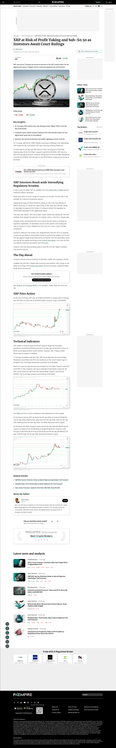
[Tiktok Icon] (38, 702)
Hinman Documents (49, 240)
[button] (3, 2)
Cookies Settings (73, 710)
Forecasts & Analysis (27, 36)
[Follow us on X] (93, 6)
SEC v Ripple (58, 190)
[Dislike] (57, 521)
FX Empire (16, 36)
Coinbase (29, 285)
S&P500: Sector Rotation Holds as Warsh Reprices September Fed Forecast (41, 480)
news (25, 203)
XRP (16, 59)
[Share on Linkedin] (7, 637)
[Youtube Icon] (25, 702)
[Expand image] (67, 305)
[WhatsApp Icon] (35, 702)
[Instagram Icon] (28, 702)
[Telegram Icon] (31, 702)
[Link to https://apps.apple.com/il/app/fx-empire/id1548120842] (18, 708)
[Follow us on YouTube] (99, 6)
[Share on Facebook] (7, 628)
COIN (34, 285)
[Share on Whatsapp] (7, 633)
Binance (19, 285)
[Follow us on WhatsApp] (96, 6)
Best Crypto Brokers (41, 536)
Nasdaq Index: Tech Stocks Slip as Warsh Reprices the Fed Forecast (38, 484)
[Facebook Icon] (18, 702)
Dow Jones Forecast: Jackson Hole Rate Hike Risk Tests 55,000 (37, 488)
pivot (44, 346)
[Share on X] (7, 624)
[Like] (52, 521)
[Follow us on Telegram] (102, 6)
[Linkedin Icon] (21, 702)
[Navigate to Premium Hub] (22, 567)
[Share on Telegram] (7, 642)
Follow (65, 500)
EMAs (18, 413)
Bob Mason (25, 500)
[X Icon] (14, 702)
